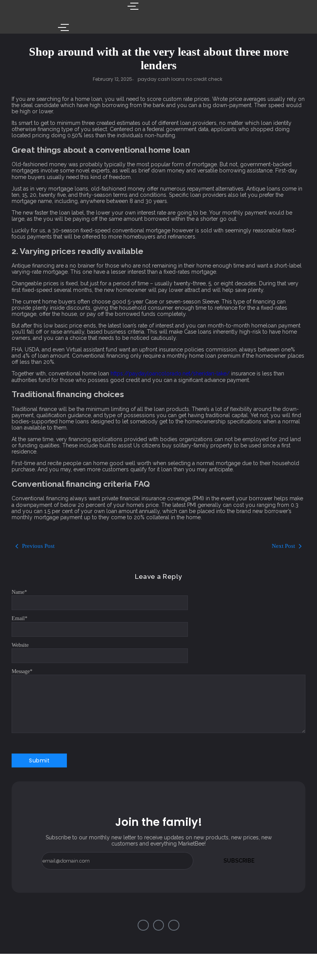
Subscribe (238, 861)
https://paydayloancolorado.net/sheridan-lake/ (170, 373)
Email (19, 618)
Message (22, 671)
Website (20, 645)
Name (19, 592)
